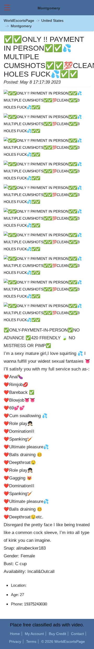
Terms (31, 641)
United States (52, 20)
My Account (34, 634)
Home (15, 634)
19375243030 (35, 604)
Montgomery (21, 26)
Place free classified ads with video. (47, 624)
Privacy (15, 641)
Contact (77, 634)
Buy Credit (57, 634)
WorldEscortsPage (19, 20)
